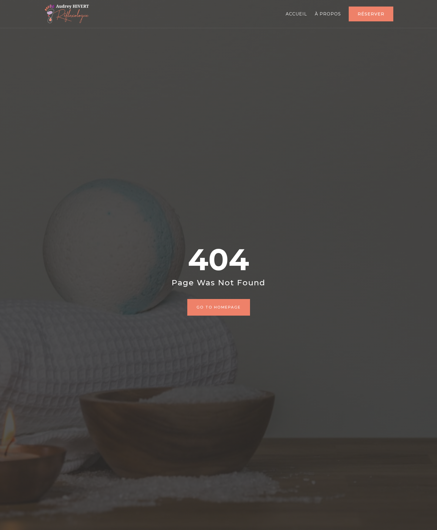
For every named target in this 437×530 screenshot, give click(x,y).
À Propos (328, 14)
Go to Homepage (219, 307)
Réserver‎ (371, 14)
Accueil (296, 14)
